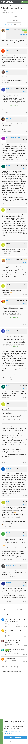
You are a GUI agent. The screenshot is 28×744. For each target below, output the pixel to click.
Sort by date (8, 24)
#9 (26, 253)
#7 (26, 203)
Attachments (16, 20)
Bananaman (5, 131)
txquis (3, 526)
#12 (26, 324)
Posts (9, 20)
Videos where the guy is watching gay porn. (13, 641)
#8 (26, 238)
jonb (3, 397)
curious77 (7, 660)
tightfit (3, 601)
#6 (26, 159)
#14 (26, 397)
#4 (26, 112)
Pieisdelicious (8, 625)
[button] (1, 1)
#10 (26, 279)
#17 (26, 527)
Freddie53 (4, 279)
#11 (26, 294)
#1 (26, 44)
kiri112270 (7, 653)
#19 (26, 577)
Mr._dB (3, 324)
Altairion (4, 495)
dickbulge (4, 112)
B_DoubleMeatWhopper (7, 159)
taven (3, 65)
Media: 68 (24, 37)
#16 (26, 495)
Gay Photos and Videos (15, 644)
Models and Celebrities (17, 625)
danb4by (7, 644)
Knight (3, 203)
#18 (26, 559)
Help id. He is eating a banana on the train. (14, 650)
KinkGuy (4, 559)
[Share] (24, 44)
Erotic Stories (13, 660)
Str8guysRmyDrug (9, 634)
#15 (26, 462)
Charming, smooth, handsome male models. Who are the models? (15, 621)
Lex (3, 82)
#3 (26, 82)
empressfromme (6, 576)
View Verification (23, 34)
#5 (26, 131)
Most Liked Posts (18, 24)
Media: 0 (25, 53)
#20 (26, 601)
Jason (3, 12)
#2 (26, 65)
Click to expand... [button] (14, 105)
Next (15, 16)
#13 (26, 380)
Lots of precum (10, 659)
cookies (16, 725)
